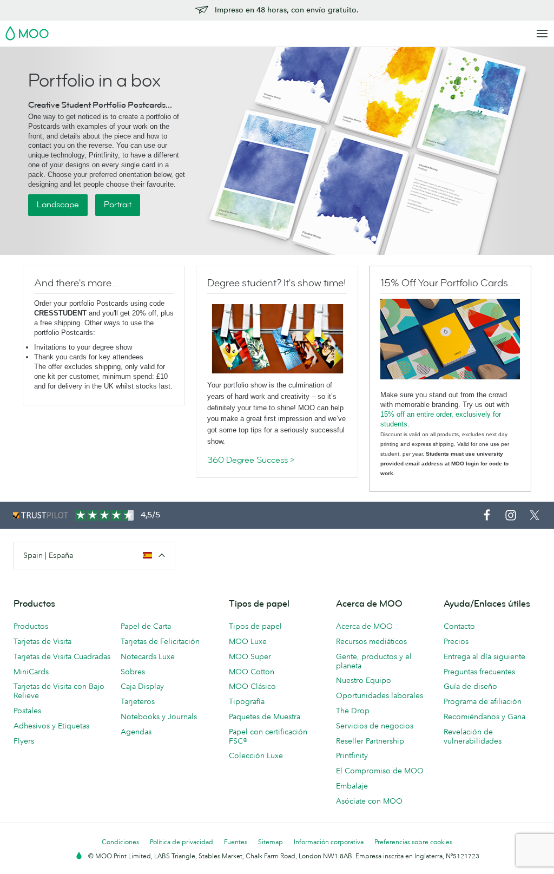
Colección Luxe (256, 755)
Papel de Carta (146, 626)
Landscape (58, 205)
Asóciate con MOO (369, 801)
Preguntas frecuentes (479, 671)
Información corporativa (329, 842)
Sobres (133, 671)
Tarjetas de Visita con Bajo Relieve (59, 690)
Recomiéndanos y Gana (484, 716)
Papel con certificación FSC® (268, 736)
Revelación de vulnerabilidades (473, 736)
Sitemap (270, 842)
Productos (31, 626)
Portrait (117, 205)
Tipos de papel (255, 626)
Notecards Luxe (148, 656)
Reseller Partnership (370, 741)
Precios (456, 641)
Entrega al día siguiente (484, 656)
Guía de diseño (470, 686)
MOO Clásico (252, 686)
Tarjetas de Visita (42, 641)
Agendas (136, 732)
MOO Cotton (251, 671)
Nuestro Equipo (363, 680)
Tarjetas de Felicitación (160, 641)
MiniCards (31, 671)
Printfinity (352, 755)
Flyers (24, 741)
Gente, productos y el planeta (374, 661)
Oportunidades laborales (379, 695)
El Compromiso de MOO (380, 771)
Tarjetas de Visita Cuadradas (62, 656)
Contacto (459, 626)
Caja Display (142, 686)
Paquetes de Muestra (264, 716)
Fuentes (235, 842)
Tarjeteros (138, 701)
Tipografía (247, 701)
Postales (27, 710)
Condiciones (120, 842)
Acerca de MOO (364, 626)
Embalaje (352, 786)
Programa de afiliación (483, 701)
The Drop (353, 710)
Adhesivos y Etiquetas (51, 726)
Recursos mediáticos (371, 641)
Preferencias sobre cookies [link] (413, 842)
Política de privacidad (181, 842)
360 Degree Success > (251, 460)
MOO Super (250, 656)
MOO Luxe (248, 641)
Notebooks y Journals (159, 716)
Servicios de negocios (374, 726)
